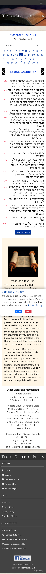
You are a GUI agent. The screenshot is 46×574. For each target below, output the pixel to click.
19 (29, 54)
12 (41, 51)
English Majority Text (23, 440)
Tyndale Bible (14, 406)
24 (8, 58)
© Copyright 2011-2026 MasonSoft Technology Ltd (23, 566)
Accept (18, 311)
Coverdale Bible (31, 406)
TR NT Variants (32, 447)
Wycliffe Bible (23, 437)
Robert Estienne (23, 393)
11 (37, 51)
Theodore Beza (16, 397)
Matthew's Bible (16, 409)
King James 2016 (15, 418)
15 (12, 54)
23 (4, 58)
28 (25, 58)
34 (12, 62)
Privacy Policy (8, 512)
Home (7, 470)
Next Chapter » (23, 232)
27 (21, 58)
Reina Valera (30, 400)
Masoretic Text (13, 434)
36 (21, 62)
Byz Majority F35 (14, 447)
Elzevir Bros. (32, 397)
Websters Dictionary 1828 (13, 544)
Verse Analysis (10, 488)
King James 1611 (31, 412)
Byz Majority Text (23, 443)
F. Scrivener (16, 400)
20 (33, 54)
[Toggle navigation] (41, 2)
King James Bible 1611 (11, 535)
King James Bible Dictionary (14, 539)
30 (34, 58)
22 (42, 54)
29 (29, 58)
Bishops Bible (14, 412)
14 (8, 54)
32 (42, 58)
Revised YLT (17, 425)
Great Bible (32, 409)
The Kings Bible (9, 530)
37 (25, 62)
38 (29, 62)
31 (38, 58)
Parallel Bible (10, 484)
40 (38, 62)
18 (25, 54)
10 (33, 51)
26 (17, 58)
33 (8, 62)
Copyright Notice (9, 516)
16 (17, 54)
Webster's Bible (15, 422)
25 (12, 58)
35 (16, 62)
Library (7, 475)
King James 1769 (23, 415)
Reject (28, 311)
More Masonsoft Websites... (14, 548)
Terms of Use (8, 507)
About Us (6, 502)
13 (4, 54)
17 (21, 54)
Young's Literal (32, 422)
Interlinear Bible (11, 479)
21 (37, 54)
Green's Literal (23, 428)
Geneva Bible (32, 418)
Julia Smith (30, 425)
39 (33, 62)
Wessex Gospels (31, 434)
